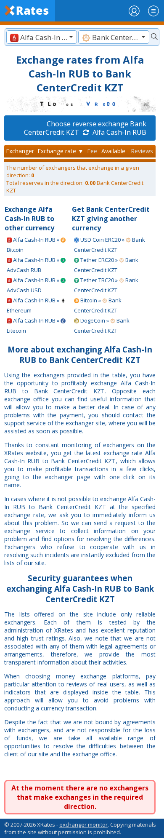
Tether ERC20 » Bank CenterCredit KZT (106, 265)
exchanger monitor (83, 824)
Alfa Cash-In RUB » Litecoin (34, 325)
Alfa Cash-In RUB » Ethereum (34, 305)
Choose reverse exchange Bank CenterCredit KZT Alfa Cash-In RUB (85, 128)
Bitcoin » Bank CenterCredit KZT (98, 305)
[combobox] (41, 37)
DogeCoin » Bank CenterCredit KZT (102, 325)
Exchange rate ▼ (60, 151)
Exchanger (20, 151)
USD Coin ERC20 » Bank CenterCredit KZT (109, 245)
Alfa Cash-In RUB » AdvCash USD (34, 285)
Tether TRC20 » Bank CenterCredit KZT (106, 285)
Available (113, 151)
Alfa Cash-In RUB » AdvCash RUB (34, 265)
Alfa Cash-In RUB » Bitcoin (34, 245)
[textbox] (42, 37)
